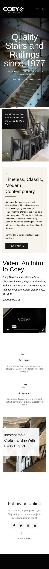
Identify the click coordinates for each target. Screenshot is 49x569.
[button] (37, 9)
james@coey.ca (11, 300)
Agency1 (29, 538)
